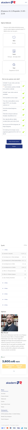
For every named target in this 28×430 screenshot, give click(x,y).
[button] (14, 141)
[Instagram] (17, 386)
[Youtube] (14, 386)
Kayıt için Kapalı (14, 366)
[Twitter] (10, 386)
